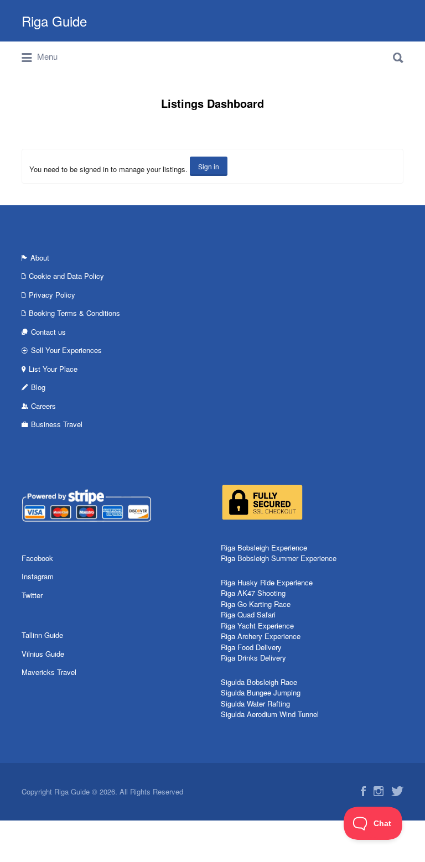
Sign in (208, 166)
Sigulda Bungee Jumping (260, 692)
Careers (43, 406)
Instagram (38, 576)
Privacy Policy (52, 294)
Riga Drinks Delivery (253, 657)
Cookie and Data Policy (66, 276)
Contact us (48, 331)
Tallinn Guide (42, 635)
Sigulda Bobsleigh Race (259, 682)
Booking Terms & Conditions (74, 313)
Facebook (37, 558)
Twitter (32, 595)
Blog (38, 387)
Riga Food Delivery (251, 647)
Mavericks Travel (49, 672)
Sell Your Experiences (66, 350)
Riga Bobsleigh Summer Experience (278, 558)
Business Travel (56, 424)
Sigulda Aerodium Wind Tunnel (270, 714)
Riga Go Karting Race (256, 604)
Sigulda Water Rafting (255, 703)
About (39, 257)
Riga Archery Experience (260, 636)
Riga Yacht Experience (257, 625)
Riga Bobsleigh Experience (264, 547)
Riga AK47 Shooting (253, 593)
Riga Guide (54, 20)
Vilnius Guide (43, 653)
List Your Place (53, 369)
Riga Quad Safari (248, 614)
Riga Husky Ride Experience (267, 582)
